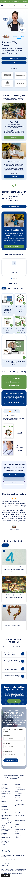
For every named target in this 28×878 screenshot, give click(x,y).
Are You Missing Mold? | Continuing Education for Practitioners (8, 308)
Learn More (14, 137)
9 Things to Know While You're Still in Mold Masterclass (14, 362)
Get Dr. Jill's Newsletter (18, 832)
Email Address (7, 751)
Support (17, 826)
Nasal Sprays (18, 787)
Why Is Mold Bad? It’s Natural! (14, 597)
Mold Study (4, 806)
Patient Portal (4, 809)
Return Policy (13, 863)
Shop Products (14, 58)
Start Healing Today (14, 701)
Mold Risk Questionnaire (4, 787)
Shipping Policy (5, 863)
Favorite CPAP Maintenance (18, 801)
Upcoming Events (14, 475)
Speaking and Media (20, 829)
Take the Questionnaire (14, 402)
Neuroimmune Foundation (4, 834)
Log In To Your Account (18, 836)
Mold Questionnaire (14, 206)
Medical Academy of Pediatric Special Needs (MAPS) (6, 829)
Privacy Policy (21, 863)
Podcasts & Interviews (20, 818)
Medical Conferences (20, 820)
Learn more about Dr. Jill (14, 246)
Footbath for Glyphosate (18, 794)
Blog (2, 799)
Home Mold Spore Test (19, 805)
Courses (3, 796)
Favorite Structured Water (20, 790)
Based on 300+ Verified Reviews (18, 37)
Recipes (3, 804)
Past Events (14, 479)
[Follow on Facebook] (9, 851)
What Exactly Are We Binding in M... (14, 625)
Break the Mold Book (6, 791)
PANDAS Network (5, 837)
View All (20, 432)
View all (5, 545)
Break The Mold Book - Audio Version (20, 308)
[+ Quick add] (11, 303)
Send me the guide (11, 760)
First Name (6, 735)
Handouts (3, 801)
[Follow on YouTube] (6, 851)
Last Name (6, 743)
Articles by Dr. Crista (20, 815)
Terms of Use (4, 865)
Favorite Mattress (19, 797)
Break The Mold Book (7, 329)
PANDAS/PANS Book (6, 793)
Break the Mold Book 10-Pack (20, 329)
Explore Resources (14, 385)
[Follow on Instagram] (2, 851)
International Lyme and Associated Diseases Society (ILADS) (6, 842)
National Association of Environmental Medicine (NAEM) (6, 817)
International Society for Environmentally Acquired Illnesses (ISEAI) (6, 823)
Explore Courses (14, 62)
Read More (14, 572)
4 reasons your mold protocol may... (14, 569)
